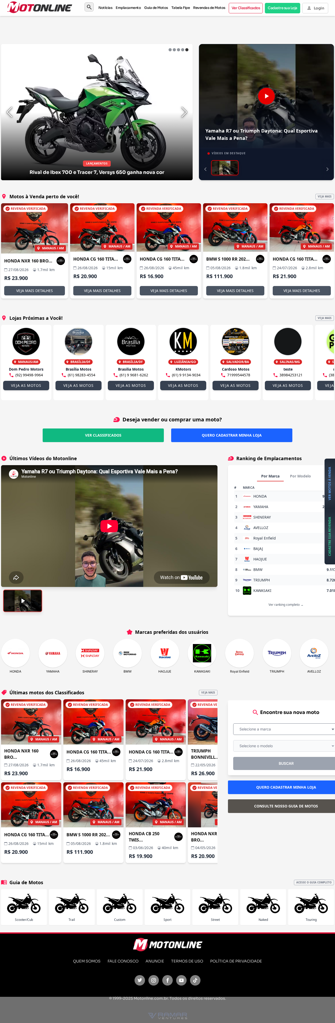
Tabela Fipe (180, 8)
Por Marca (270, 476)
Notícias (105, 8)
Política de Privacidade (236, 961)
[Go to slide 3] (178, 49)
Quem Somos (86, 961)
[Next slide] (184, 112)
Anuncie (155, 961)
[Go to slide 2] (174, 49)
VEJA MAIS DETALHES (34, 290)
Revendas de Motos (209, 8)
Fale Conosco (123, 961)
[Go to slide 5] (186, 49)
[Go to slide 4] (182, 49)
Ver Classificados (246, 8)
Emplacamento (128, 8)
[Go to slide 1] (170, 49)
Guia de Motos (156, 8)
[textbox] (256, 729)
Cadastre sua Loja (282, 8)
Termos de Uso (187, 961)
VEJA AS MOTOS (26, 385)
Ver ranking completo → (286, 604)
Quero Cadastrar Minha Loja (232, 435)
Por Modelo (300, 476)
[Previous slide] (9, 112)
